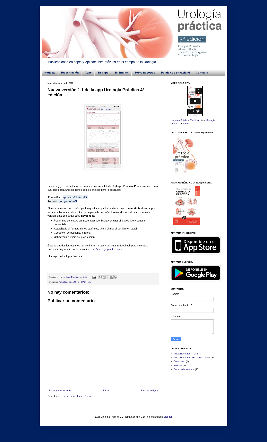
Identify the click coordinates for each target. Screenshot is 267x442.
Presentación (70, 72)
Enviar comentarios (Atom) (77, 396)
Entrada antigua (149, 390)
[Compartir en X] (108, 277)
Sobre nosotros (144, 72)
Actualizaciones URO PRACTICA (74, 282)
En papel (103, 72)
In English (122, 72)
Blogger (168, 416)
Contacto (202, 72)
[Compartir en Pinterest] (115, 277)
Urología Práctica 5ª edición (185, 120)
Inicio (106, 390)
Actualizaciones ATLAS (186, 353)
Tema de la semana (184, 369)
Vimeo (186, 123)
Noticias (49, 72)
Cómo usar (179, 361)
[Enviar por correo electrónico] (100, 277)
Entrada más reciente (59, 390)
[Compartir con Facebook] (112, 277)
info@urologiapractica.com (107, 249)
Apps (88, 72)
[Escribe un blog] (104, 277)
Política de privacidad (175, 72)
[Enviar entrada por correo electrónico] (94, 277)
